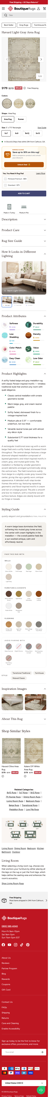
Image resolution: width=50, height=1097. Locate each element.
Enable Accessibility (11, 1028)
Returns (5, 1018)
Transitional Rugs (30, 805)
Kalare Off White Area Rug (32, 768)
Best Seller (8, 25)
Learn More (40, 173)
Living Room (7, 848)
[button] (45, 9)
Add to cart (24, 193)
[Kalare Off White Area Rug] (34, 751)
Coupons (6, 984)
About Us (6, 958)
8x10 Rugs (11, 792)
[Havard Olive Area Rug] (11, 751)
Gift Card (6, 990)
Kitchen (40, 848)
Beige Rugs (14, 805)
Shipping (6, 1012)
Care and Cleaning (10, 1023)
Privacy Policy (7, 1096)
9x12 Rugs (35, 792)
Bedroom (31, 848)
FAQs (4, 1007)
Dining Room (20, 848)
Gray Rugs (23, 25)
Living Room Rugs (15, 801)
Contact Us (7, 1002)
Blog (4, 973)
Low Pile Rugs (32, 809)
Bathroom (6, 852)
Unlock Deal (24, 164)
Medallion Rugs (16, 809)
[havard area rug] (7, 103)
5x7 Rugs (23, 792)
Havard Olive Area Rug (10, 768)
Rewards (6, 979)
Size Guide (42, 127)
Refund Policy (31, 1096)
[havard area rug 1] (19, 103)
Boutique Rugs (12, 1092)
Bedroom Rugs (33, 801)
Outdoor (16, 852)
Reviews (5, 963)
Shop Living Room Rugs (13, 883)
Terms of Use (19, 1096)
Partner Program (9, 968)
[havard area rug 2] (30, 103)
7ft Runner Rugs (13, 797)
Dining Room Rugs (31, 797)
